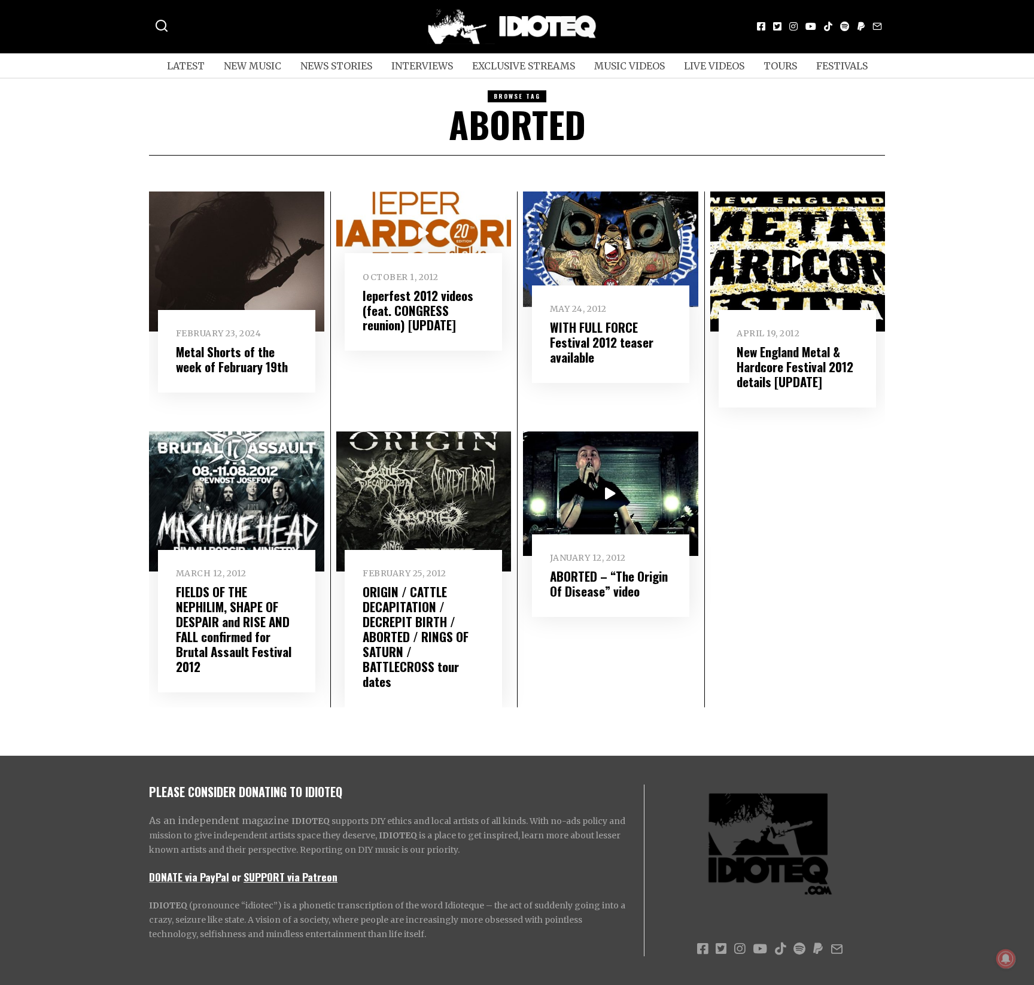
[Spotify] (845, 26)
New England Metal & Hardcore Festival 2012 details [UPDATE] (795, 366)
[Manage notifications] (1005, 958)
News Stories (336, 66)
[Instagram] (793, 26)
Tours (780, 66)
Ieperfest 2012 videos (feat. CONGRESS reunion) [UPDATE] (418, 310)
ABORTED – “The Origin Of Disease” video (609, 583)
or (236, 876)
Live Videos (714, 66)
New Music (252, 66)
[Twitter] (777, 26)
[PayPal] (861, 26)
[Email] (877, 26)
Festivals (842, 66)
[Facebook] (761, 26)
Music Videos (629, 66)
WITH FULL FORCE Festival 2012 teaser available (601, 342)
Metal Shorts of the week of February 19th (232, 359)
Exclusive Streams (523, 66)
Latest (186, 66)
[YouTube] (810, 26)
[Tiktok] (828, 26)
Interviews (422, 66)
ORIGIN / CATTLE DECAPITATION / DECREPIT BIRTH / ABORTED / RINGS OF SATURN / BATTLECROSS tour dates (416, 636)
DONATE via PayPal (189, 876)
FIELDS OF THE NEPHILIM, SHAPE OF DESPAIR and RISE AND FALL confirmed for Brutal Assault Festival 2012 (233, 629)
